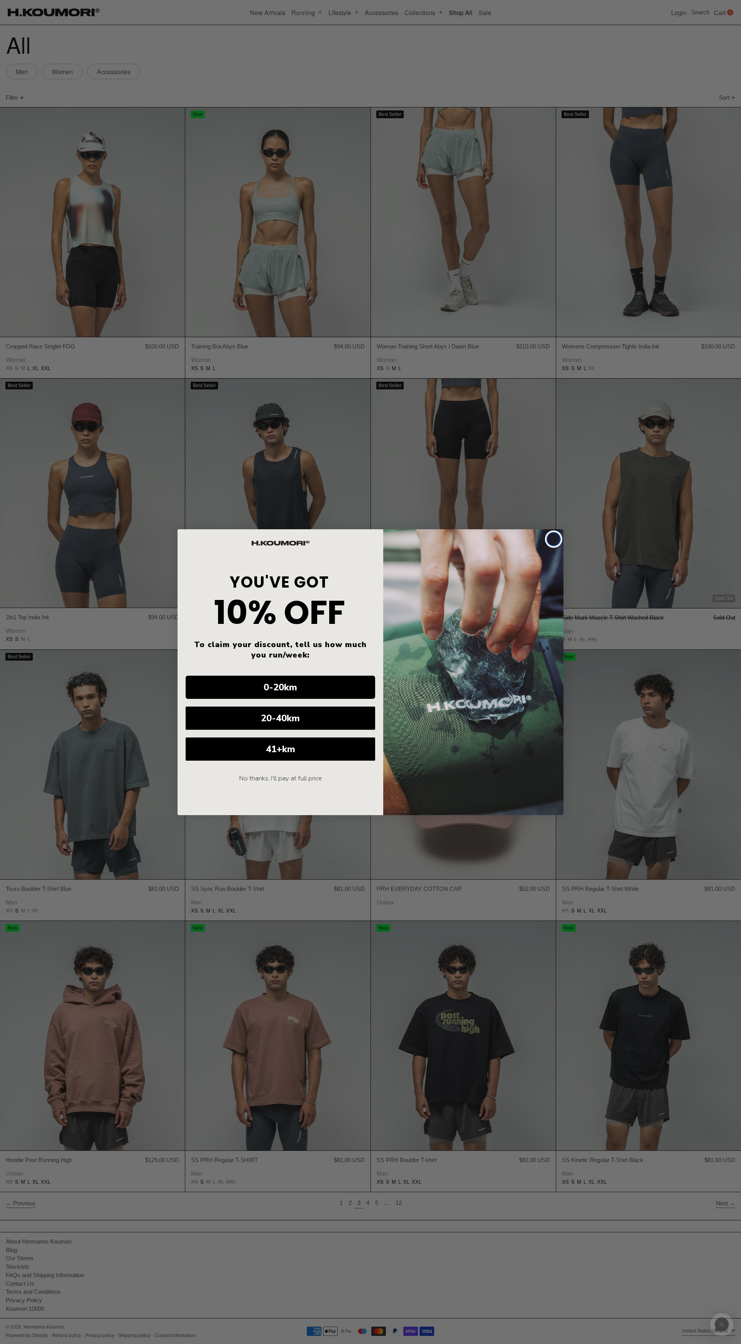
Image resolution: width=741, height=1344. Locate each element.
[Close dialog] (553, 539)
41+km (280, 749)
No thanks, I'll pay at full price (280, 778)
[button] (721, 1324)
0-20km (280, 687)
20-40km (280, 718)
